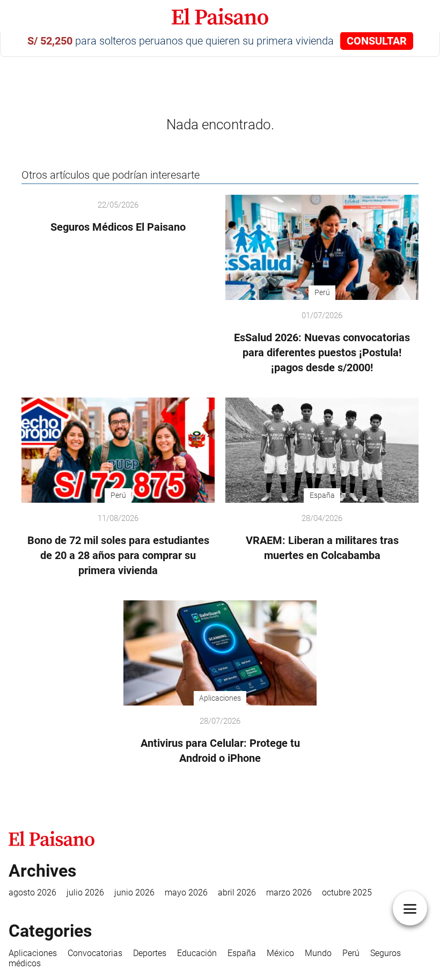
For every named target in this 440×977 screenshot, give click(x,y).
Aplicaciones (33, 953)
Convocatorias (95, 953)
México (280, 953)
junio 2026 (134, 892)
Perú (351, 953)
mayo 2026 (186, 892)
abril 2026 (237, 892)
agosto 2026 (32, 892)
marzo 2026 (289, 892)
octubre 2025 (347, 892)
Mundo (318, 953)
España (242, 953)
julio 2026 (85, 892)
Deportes (149, 953)
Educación (197, 953)
